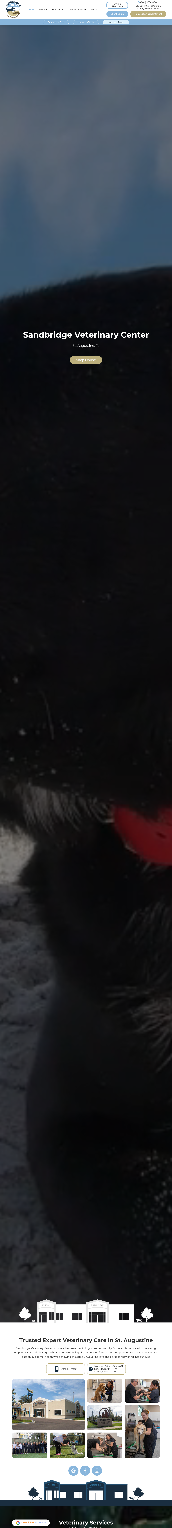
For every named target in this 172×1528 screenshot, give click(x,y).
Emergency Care (56, 22)
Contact (93, 9)
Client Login (117, 14)
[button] (43, 9)
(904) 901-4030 (68, 1369)
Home (32, 9)
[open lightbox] (48, 1404)
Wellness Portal (116, 22)
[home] (13, 9)
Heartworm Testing (86, 22)
